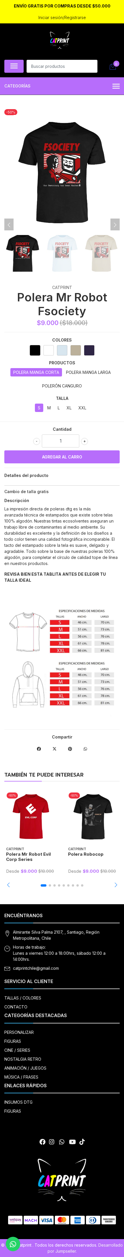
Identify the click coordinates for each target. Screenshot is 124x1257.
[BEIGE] (76, 350)
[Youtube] (72, 1142)
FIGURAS (12, 1041)
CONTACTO (15, 1006)
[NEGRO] (35, 350)
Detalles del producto (26, 475)
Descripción (16, 500)
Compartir (62, 736)
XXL (82, 407)
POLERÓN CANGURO (62, 385)
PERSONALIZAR (19, 1032)
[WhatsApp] (61, 1142)
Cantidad (62, 429)
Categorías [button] (17, 85)
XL (69, 407)
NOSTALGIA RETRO (22, 1059)
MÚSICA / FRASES (21, 1077)
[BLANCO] (49, 350)
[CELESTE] (62, 350)
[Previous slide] (9, 225)
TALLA (62, 398)
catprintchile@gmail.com (36, 968)
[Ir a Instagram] (51, 1142)
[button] (8, 885)
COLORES (62, 339)
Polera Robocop (86, 854)
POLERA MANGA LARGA (88, 372)
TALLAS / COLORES (22, 997)
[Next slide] (115, 225)
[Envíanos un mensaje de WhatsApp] (13, 1244)
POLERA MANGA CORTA (36, 372)
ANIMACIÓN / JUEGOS (25, 1068)
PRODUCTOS (62, 362)
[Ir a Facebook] (43, 1142)
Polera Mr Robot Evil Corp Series (28, 856)
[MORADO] (89, 350)
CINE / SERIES (17, 1050)
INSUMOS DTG (18, 1102)
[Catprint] (59, 41)
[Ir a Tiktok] (81, 1142)
